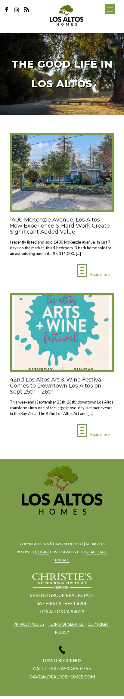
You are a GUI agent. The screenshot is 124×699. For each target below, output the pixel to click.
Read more (100, 274)
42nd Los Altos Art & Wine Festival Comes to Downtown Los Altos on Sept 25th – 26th (56, 385)
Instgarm (60, 525)
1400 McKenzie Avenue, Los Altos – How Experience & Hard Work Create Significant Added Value (60, 225)
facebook (44, 525)
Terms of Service (66, 624)
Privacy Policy (29, 624)
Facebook (8, 9)
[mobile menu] (110, 9)
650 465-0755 (76, 668)
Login (42, 552)
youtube (77, 525)
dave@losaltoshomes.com (62, 676)
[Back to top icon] (111, 686)
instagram (17, 9)
